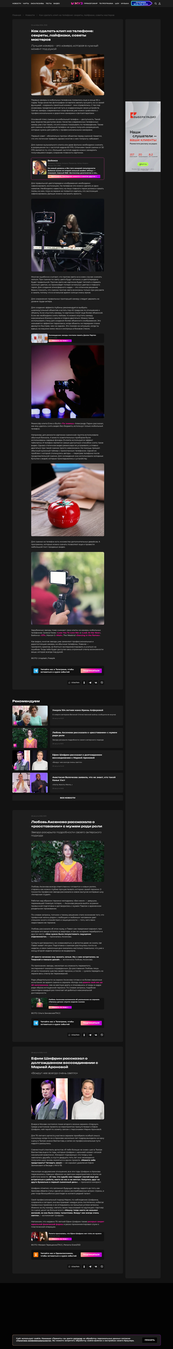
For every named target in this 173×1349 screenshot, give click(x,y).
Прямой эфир (90, 3)
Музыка (125, 3)
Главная (16, 15)
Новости (16, 3)
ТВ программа (106, 3)
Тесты (49, 3)
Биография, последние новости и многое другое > (74, 176)
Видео (56, 3)
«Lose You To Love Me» (68, 633)
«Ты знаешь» (68, 423)
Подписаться (91, 671)
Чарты (26, 3)
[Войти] (160, 3)
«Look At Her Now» (91, 633)
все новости (67, 798)
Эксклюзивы (37, 3)
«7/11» (43, 635)
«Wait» (59, 635)
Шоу (117, 3)
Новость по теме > (60, 341)
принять (150, 1340)
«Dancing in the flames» (88, 635)
